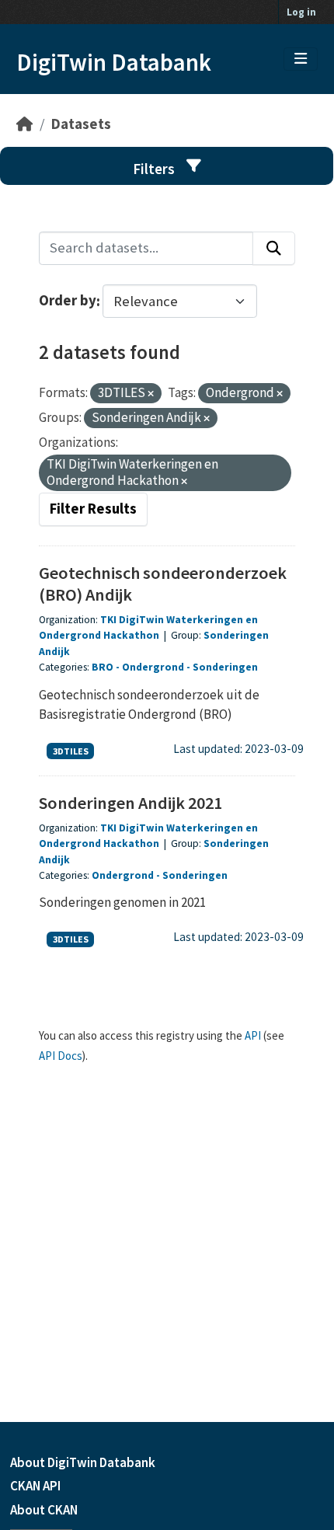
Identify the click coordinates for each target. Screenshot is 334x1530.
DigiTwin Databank (113, 62)
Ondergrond (153, 667)
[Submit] (273, 248)
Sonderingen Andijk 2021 (130, 803)
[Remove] (151, 394)
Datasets (81, 124)
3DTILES (71, 751)
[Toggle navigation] (301, 59)
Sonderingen (225, 667)
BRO (102, 667)
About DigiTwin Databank (82, 1462)
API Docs (60, 1055)
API (253, 1035)
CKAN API (35, 1485)
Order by (67, 301)
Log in (301, 12)
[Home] (24, 124)
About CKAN (44, 1509)
